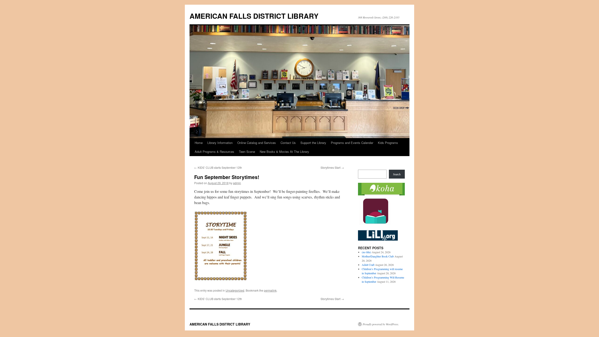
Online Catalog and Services (256, 142)
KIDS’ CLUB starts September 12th (218, 167)
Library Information (220, 142)
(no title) (366, 252)
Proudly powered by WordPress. (381, 324)
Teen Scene (247, 151)
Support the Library (313, 142)
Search (397, 174)
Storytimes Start (332, 167)
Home (199, 142)
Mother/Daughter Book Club (378, 256)
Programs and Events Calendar (352, 142)
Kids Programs (388, 142)
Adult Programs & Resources (214, 151)
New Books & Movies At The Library (284, 151)
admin (237, 183)
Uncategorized (235, 290)
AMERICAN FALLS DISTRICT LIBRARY (254, 16)
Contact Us (288, 142)
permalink (270, 290)
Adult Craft (368, 265)
